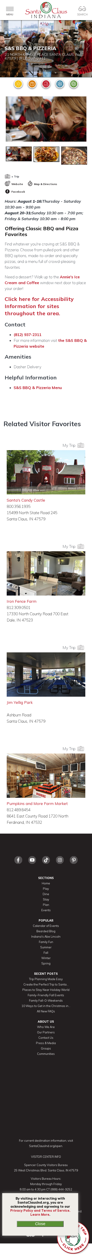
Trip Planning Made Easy (46, 979)
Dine (46, 894)
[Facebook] (18, 865)
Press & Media (46, 1043)
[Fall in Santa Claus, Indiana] (32, 84)
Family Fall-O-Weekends (46, 1000)
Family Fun (46, 942)
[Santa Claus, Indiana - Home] (46, 10)
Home (46, 883)
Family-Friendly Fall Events (46, 995)
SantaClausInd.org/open (45, 1146)
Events (46, 910)
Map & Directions (45, 184)
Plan (46, 905)
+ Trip (15, 176)
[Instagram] (59, 865)
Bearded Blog (45, 931)
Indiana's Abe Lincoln (46, 936)
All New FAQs (46, 1011)
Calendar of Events (46, 926)
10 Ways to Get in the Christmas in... (45, 1006)
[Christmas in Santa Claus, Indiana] (46, 84)
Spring (45, 963)
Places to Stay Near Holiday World (45, 990)
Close (40, 1224)
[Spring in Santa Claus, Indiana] (73, 84)
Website (17, 184)
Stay (46, 899)
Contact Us (45, 1037)
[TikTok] (46, 865)
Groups (46, 1048)
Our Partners (46, 1032)
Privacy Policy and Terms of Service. (40, 1211)
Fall (46, 952)
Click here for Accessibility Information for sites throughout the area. (39, 306)
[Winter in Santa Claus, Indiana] (60, 84)
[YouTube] (32, 865)
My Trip (70, 445)
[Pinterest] (73, 865)
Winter (46, 958)
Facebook (18, 191)
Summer (46, 947)
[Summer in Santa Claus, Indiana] (18, 84)
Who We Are (46, 1027)
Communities (46, 1054)
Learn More (39, 1215)
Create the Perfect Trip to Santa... (46, 984)
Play (46, 888)
